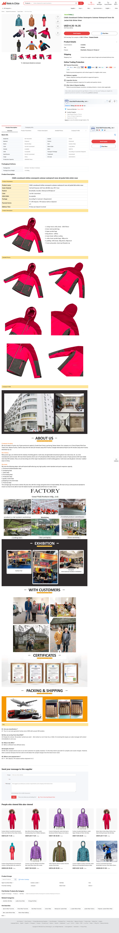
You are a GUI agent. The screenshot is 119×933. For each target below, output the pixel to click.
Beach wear (62, 885)
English (21, 923)
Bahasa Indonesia (104, 923)
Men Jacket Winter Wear (9, 912)
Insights (100, 921)
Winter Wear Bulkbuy (23, 912)
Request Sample (93, 37)
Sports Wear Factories (8, 908)
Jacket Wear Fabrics (89, 908)
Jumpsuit (33, 885)
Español (27, 923)
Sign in (115, 4)
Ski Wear (62, 882)
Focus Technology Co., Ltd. (49, 926)
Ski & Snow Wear (28, 11)
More (3, 915)
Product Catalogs (24, 879)
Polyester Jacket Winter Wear (105, 908)
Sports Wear (20, 11)
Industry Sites (70, 921)
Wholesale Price (61, 921)
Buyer (80, 8)
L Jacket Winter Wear (75, 908)
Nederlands (62, 923)
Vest (89, 882)
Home (3, 11)
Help (88, 8)
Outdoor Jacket (34, 882)
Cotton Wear (48, 908)
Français (38, 923)
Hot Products (20, 921)
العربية (68, 923)
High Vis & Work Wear (7, 882)
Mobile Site (94, 921)
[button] (83, 130)
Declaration (76, 926)
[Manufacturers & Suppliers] (10, 3)
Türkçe (91, 923)
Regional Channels (79, 921)
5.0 (97, 130)
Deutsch (56, 923)
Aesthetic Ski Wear (7, 901)
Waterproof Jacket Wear (61, 908)
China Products (27, 921)
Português (32, 923)
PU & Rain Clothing (6, 885)
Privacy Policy (83, 926)
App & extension (98, 8)
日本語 (77, 923)
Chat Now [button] (105, 33)
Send (14, 797)
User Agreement (68, 926)
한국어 (72, 923)
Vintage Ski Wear (32, 901)
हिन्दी (81, 923)
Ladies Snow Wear (20, 901)
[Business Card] (115, 134)
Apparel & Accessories (11, 11)
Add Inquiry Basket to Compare (32, 63)
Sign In (66, 120)
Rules (116, 8)
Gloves (90, 885)
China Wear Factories (22, 908)
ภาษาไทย (86, 923)
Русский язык (45, 923)
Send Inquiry (77, 33)
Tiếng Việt (96, 923)
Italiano (51, 923)
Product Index (87, 921)
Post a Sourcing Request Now (46, 797)
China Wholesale (53, 921)
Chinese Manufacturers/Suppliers (40, 921)
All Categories (7, 8)
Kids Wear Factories (36, 908)
